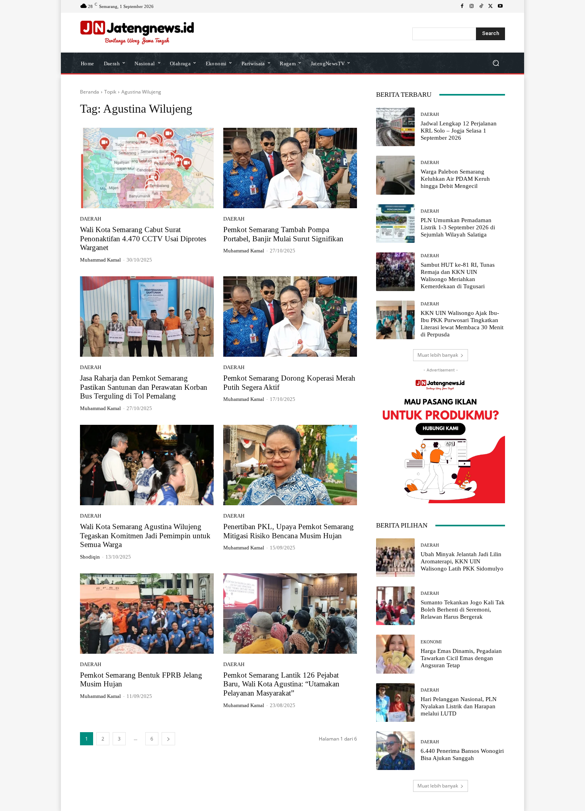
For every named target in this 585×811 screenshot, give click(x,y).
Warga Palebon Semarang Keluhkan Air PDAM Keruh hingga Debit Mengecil (455, 178)
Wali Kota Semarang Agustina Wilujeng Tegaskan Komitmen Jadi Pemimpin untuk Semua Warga (145, 535)
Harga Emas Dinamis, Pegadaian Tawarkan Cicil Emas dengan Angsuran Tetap (461, 658)
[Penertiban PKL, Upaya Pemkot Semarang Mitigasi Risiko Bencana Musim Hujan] (290, 465)
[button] (495, 63)
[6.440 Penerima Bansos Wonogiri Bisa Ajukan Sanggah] (395, 750)
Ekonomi (431, 642)
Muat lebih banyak (437, 355)
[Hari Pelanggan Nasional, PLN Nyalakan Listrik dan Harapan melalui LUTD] (395, 702)
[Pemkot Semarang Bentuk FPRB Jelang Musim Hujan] (147, 613)
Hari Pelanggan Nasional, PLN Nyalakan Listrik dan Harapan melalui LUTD (459, 706)
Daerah (90, 218)
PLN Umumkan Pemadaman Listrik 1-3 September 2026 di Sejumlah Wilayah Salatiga (458, 227)
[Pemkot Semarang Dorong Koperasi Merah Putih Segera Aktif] (290, 316)
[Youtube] (500, 6)
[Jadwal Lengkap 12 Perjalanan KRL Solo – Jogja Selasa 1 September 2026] (395, 126)
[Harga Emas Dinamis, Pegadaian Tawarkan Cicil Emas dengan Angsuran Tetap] (395, 654)
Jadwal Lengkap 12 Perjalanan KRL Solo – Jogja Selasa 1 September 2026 (459, 130)
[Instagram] (471, 6)
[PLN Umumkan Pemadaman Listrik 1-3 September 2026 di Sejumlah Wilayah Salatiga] (395, 223)
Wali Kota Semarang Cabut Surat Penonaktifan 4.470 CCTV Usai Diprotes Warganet (143, 238)
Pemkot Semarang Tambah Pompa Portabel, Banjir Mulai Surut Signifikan (283, 234)
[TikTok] (481, 6)
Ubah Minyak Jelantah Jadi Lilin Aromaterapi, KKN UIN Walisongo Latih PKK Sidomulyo (462, 561)
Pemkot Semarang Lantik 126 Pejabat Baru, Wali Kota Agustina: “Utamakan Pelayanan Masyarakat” (281, 684)
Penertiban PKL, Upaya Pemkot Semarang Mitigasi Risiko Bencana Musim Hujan (288, 531)
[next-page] (168, 738)
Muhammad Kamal (100, 260)
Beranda (89, 91)
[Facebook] (462, 6)
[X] (490, 6)
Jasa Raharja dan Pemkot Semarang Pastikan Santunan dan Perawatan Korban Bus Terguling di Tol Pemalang (143, 387)
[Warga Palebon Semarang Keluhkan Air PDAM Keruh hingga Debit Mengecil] (395, 175)
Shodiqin (90, 557)
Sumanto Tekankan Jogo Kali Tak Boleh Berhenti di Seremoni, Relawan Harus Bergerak (463, 609)
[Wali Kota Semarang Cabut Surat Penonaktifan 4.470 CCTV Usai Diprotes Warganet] (147, 168)
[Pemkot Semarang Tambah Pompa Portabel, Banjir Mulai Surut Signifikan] (290, 168)
